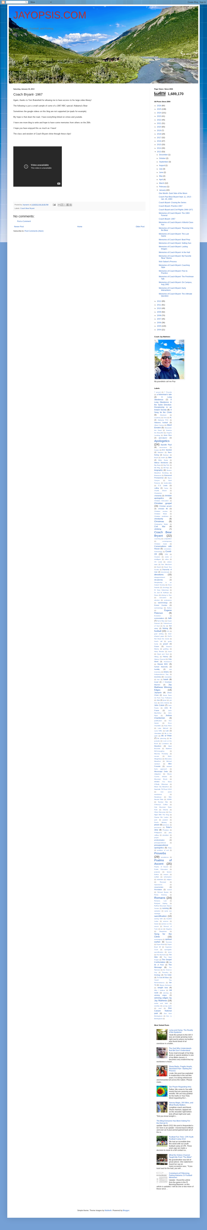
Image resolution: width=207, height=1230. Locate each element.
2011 (159, 305)
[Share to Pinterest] (70, 204)
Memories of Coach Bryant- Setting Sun (175, 243)
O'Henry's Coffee (161, 804)
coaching (157, 539)
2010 (159, 308)
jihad (164, 700)
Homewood (168, 661)
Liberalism (157, 733)
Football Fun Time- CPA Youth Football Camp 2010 (181, 1138)
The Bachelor (161, 955)
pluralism (166, 835)
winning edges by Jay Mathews (163, 999)
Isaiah (165, 679)
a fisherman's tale (164, 394)
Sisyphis (169, 929)
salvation (157, 911)
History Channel (159, 659)
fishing (165, 628)
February (163, 187)
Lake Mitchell (163, 728)
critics (167, 559)
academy (157, 417)
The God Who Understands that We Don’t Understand (180, 1049)
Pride (170, 848)
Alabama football (161, 422)
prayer (156, 837)
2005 (159, 326)
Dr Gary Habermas (161, 590)
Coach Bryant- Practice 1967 (170, 206)
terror (170, 952)
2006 (159, 323)
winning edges (160, 995)
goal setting (159, 634)
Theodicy (165, 972)
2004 (159, 330)
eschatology (158, 608)
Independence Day (161, 674)
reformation (168, 877)
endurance (168, 600)
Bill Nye (166, 468)
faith (170, 618)
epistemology (163, 603)
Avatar (156, 450)
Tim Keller (168, 975)
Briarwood (157, 475)
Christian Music (160, 514)
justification (158, 720)
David (159, 567)
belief (163, 457)
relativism (160, 879)
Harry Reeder (159, 651)
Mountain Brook (160, 779)
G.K (168, 631)
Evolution (157, 616)
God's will (158, 641)
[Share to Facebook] (67, 204)
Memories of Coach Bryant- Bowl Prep (174, 240)
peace (156, 825)
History (165, 656)
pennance (157, 827)
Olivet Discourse (160, 812)
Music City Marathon (161, 787)
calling (156, 488)
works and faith (161, 1003)
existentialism (159, 618)
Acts (165, 417)
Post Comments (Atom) (34, 231)
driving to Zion (166, 595)
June (161, 172)
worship (157, 1006)
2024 (159, 113)
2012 (159, 301)
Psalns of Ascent (161, 867)
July (161, 169)
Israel (156, 682)
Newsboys (157, 797)
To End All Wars (163, 977)
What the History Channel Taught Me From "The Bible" (180, 1156)
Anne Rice (168, 435)
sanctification (160, 916)
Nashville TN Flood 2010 (163, 789)
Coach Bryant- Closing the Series (172, 202)
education (162, 597)
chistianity (158, 496)
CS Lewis (158, 562)
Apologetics (162, 440)
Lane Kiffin (158, 731)
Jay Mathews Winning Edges (163, 687)
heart (170, 651)
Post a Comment (24, 221)
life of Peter (166, 736)
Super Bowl (161, 944)
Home (79, 227)
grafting (166, 649)
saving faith (158, 919)
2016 (159, 141)
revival (169, 889)
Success (169, 942)
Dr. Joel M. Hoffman (161, 592)
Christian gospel (163, 503)
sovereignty (158, 939)
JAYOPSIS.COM (49, 15)
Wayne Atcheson (166, 985)
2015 (159, 145)
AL (171, 417)
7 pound (157, 392)
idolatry (166, 672)
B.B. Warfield (167, 450)
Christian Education (161, 501)
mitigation (157, 774)
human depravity (161, 667)
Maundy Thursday (161, 754)
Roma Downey (160, 895)
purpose (157, 872)
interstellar (168, 677)
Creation (157, 557)
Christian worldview (161, 516)
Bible (170, 457)
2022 (159, 120)
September (164, 162)
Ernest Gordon (160, 605)
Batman (166, 455)
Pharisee (166, 830)
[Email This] (59, 204)
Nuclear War (163, 802)
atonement (163, 447)
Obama (165, 810)
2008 (159, 315)
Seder (156, 924)
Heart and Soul (163, 654)
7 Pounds (168, 392)
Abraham (163, 415)
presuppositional (160, 843)
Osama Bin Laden (161, 817)
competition (168, 539)
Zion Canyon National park (163, 1010)
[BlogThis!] (61, 204)
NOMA (169, 799)
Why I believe (159, 990)
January (162, 190)
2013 (159, 152)
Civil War (159, 526)
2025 (159, 109)
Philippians (158, 832)
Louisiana (165, 743)
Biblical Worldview (161, 463)
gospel (165, 644)
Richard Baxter (163, 892)
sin (162, 929)
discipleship (158, 580)
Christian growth (165, 506)
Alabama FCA (163, 420)
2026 (159, 106)
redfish (156, 877)
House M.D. (162, 664)
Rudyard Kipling (160, 903)
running (165, 908)
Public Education (161, 869)
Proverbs (160, 853)
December (163, 155)
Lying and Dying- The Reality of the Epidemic (181, 1031)
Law (167, 731)
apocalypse (163, 438)
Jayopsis (158, 693)
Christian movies (160, 511)
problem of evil (163, 850)
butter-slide (168, 483)
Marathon (157, 746)
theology (157, 975)
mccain (156, 756)
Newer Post (19, 227)
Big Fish (166, 465)
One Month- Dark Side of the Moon (173, 193)
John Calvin (159, 705)
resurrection (158, 887)
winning (166, 993)
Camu (166, 488)
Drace (156, 595)
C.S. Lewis (162, 485)
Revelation (158, 889)
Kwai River (168, 725)
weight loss (163, 988)
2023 (159, 116)
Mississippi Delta (161, 771)
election (157, 600)
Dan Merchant (166, 564)
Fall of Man (161, 621)
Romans (159, 897)
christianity (158, 519)
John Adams (164, 703)
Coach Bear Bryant (27, 208)
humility (157, 669)
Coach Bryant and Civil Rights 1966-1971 (176, 210)
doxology (166, 587)
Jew (158, 700)
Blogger (126, 1210)
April (161, 179)
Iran (158, 679)
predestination (159, 840)
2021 (159, 123)
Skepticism (163, 931)
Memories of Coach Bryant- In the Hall (174, 252)
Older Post (140, 227)
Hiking (156, 656)
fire (164, 626)
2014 (159, 148)
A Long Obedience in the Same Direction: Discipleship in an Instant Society (163, 405)
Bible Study (163, 460)
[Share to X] (64, 204)
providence (165, 857)
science (165, 921)
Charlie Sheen (160, 490)
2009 (159, 312)
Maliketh (108, 1210)
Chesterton (158, 493)
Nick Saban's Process (168, 262)
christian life (163, 509)
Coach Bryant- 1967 (167, 219)
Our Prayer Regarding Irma (180, 1087)
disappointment (159, 577)
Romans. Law (160, 901)
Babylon (161, 452)
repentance (158, 884)
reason (166, 874)
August (162, 165)
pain (155, 820)
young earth (167, 1006)
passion (165, 820)
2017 (159, 138)
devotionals (165, 572)
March (162, 183)
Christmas (159, 521)
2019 (159, 130)
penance (166, 825)
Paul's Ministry (160, 822)
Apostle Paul (166, 445)
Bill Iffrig (157, 468)
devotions (159, 574)
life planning (161, 738)
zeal (160, 1008)
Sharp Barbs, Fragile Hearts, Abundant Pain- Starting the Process (180, 1068)
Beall (156, 457)
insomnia (157, 677)
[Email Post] (54, 205)
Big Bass (157, 465)
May (161, 176)
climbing (157, 529)
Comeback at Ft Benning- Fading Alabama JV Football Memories (180, 1175)
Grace (156, 646)
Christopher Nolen (161, 524)
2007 (159, 319)
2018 (159, 134)
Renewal (163, 882)
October (162, 158)
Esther (169, 608)
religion (169, 879)
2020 (159, 127)
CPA (166, 554)
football (157, 631)
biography (158, 470)
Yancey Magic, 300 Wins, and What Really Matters (181, 1104)
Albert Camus (159, 425)
